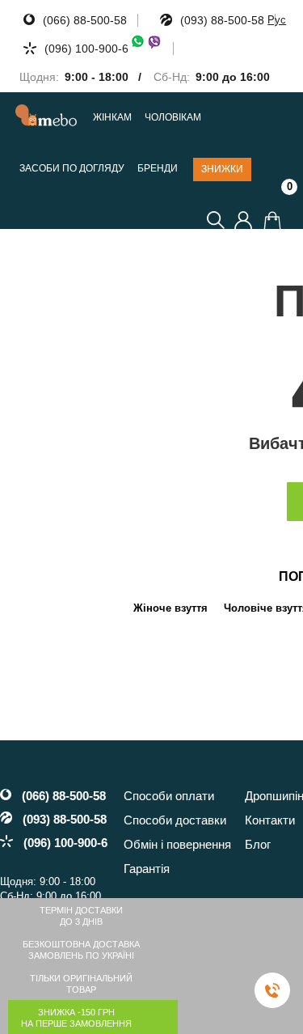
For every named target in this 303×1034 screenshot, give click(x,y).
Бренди (157, 168)
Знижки (222, 169)
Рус (276, 20)
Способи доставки (175, 820)
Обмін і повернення (177, 844)
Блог (258, 844)
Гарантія (147, 868)
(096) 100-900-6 (86, 48)
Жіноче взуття (170, 608)
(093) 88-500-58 (222, 20)
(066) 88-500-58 (85, 20)
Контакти (270, 820)
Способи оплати (169, 796)
